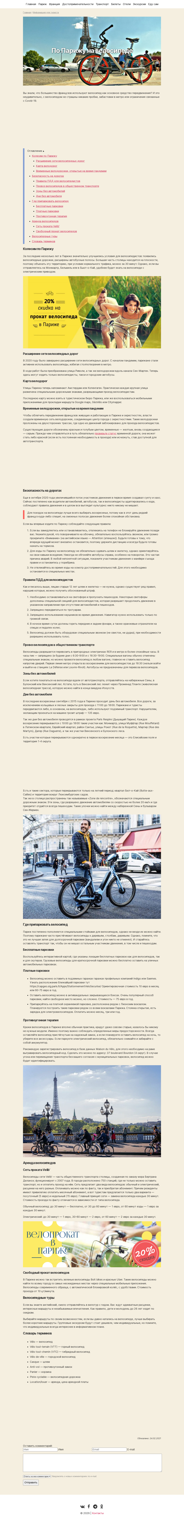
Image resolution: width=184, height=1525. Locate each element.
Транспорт (102, 4)
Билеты (116, 4)
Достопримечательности (77, 4)
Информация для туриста (46, 12)
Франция (54, 4)
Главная (31, 4)
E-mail (131, 1449)
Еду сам (153, 4)
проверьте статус (105, 433)
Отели (127, 4)
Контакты (98, 1513)
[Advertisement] (92, 125)
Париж (42, 4)
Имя (61, 1449)
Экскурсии (139, 4)
